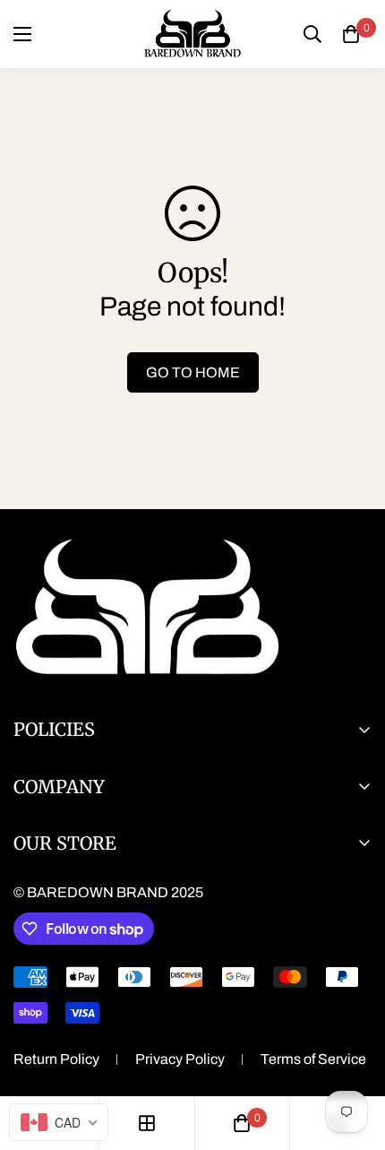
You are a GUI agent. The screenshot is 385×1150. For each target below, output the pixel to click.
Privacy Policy (180, 1059)
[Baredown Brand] (192, 34)
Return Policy (56, 1059)
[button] (351, 34)
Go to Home (193, 372)
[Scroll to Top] (353, 1055)
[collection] (147, 1123)
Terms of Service (313, 1059)
